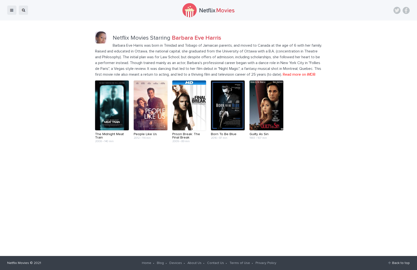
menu (11, 10)
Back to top (401, 263)
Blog (160, 263)
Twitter (397, 10)
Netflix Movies (18, 263)
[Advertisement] (208, 161)
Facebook (406, 10)
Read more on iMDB (299, 74)
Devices (175, 263)
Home (146, 263)
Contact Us (215, 263)
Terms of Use (239, 263)
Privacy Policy (266, 263)
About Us (195, 263)
